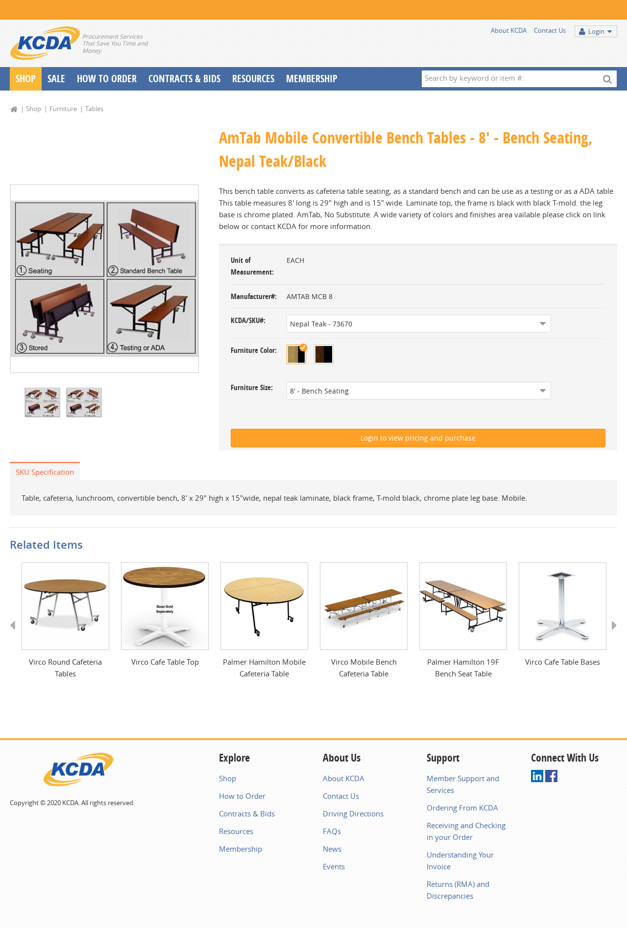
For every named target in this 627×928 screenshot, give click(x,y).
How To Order (107, 78)
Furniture (63, 108)
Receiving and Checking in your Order (466, 831)
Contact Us (550, 30)
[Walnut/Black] (323, 354)
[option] (104, 279)
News (332, 849)
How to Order (242, 796)
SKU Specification (45, 472)
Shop (26, 78)
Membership (312, 78)
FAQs (332, 831)
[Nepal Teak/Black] (296, 354)
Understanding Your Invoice (460, 860)
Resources (253, 78)
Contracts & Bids (184, 78)
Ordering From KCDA (462, 807)
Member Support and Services (463, 784)
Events (334, 866)
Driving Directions (353, 813)
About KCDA (509, 30)
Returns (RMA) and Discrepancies (458, 890)
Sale (56, 78)
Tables (94, 108)
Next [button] (611, 634)
